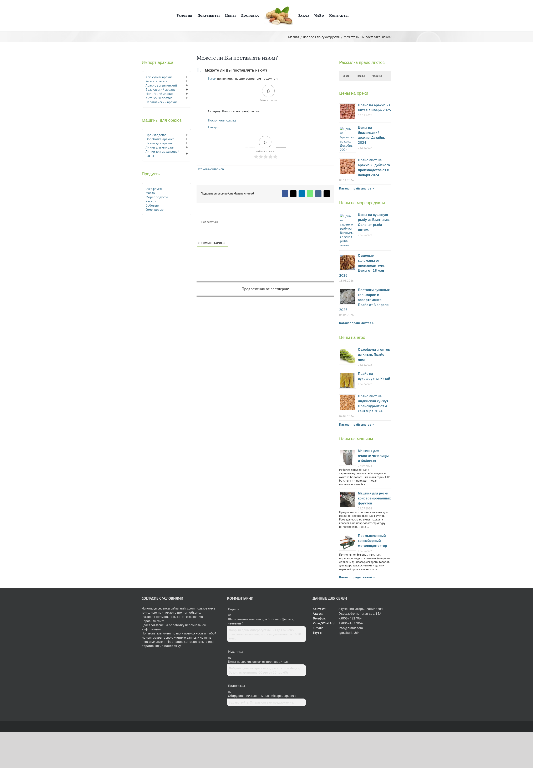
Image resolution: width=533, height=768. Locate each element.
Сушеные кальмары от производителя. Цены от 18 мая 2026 (362, 266)
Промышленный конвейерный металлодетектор (372, 541)
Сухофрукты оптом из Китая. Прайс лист (374, 355)
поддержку (172, 646)
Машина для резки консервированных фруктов (374, 498)
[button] (352, 15)
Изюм (212, 78)
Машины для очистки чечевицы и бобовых (373, 456)
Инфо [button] (346, 76)
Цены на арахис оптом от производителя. (258, 661)
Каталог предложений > (357, 577)
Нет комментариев (210, 169)
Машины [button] (377, 76)
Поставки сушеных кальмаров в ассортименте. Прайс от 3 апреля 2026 (364, 300)
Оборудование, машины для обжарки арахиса (262, 696)
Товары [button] (360, 76)
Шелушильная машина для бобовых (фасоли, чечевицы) (261, 621)
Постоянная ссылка (222, 120)
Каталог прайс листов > (356, 188)
